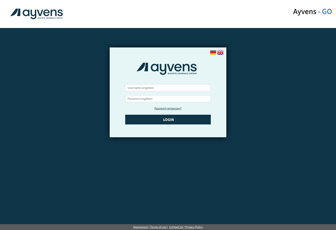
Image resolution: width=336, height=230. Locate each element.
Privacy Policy (194, 227)
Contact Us (176, 227)
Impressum (140, 227)
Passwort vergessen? (168, 108)
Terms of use (158, 227)
